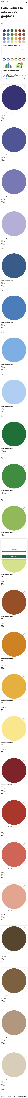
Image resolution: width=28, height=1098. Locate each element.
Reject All (14, 552)
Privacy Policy (8, 1096)
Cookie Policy (15, 1096)
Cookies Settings (14, 549)
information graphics (10, 78)
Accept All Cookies (14, 556)
